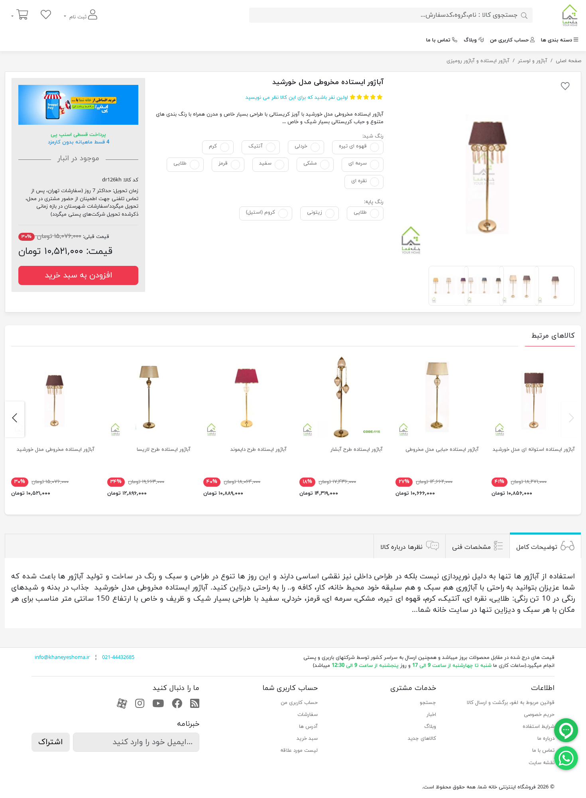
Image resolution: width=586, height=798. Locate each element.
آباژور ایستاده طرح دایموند (258, 449)
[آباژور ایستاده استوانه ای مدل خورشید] (533, 396)
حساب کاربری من (509, 40)
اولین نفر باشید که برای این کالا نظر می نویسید (297, 97)
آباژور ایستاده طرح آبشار (356, 449)
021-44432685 (118, 657)
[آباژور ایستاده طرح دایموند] (245, 396)
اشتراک (50, 742)
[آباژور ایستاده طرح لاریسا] (149, 396)
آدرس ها (308, 726)
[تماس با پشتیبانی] (566, 757)
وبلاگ (470, 40)
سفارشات (307, 714)
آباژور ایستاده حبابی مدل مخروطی (442, 449)
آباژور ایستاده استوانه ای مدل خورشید (534, 449)
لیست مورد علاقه (299, 750)
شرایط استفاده (539, 726)
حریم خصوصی (539, 714)
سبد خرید (307, 738)
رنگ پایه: (373, 202)
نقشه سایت (542, 763)
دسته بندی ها (556, 40)
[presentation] (571, 419)
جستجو (428, 702)
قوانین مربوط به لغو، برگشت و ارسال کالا (511, 702)
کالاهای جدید (422, 738)
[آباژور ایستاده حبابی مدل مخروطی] (437, 396)
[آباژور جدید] (341, 396)
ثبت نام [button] (78, 17)
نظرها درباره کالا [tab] (401, 546)
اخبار (431, 714)
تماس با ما (438, 40)
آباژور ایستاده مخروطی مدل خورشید (55, 449)
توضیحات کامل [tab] (536, 546)
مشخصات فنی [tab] (471, 546)
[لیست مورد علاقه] (45, 15)
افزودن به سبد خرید (78, 275)
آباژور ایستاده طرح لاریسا (164, 449)
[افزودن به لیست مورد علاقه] (565, 87)
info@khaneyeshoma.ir (62, 657)
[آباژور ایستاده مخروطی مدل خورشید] (483, 168)
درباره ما (546, 738)
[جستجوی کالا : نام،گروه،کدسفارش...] (524, 15)
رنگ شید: (372, 136)
